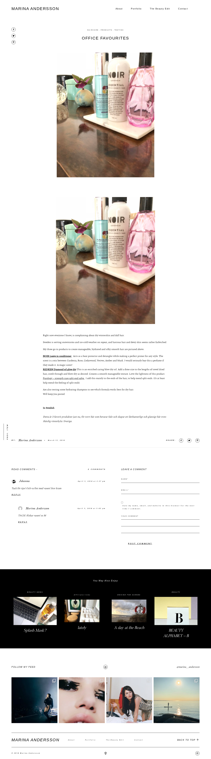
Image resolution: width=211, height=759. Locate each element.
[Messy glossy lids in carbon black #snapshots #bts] (82, 700)
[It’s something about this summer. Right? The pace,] (177, 700)
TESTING (119, 30)
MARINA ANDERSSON (35, 8)
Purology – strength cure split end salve (64, 378)
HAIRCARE (93, 30)
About (119, 8)
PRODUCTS (106, 30)
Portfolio (136, 8)
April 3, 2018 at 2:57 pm (92, 481)
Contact (183, 8)
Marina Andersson (37, 508)
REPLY (16, 495)
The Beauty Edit (160, 8)
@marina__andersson (188, 667)
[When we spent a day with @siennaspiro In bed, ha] (129, 700)
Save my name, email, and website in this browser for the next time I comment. (158, 507)
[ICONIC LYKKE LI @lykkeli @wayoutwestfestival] (34, 700)
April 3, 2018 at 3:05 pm (92, 508)
